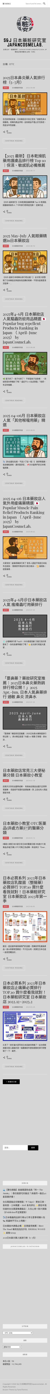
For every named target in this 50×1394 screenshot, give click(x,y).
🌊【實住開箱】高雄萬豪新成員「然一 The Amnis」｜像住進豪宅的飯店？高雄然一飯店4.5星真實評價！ (24, 1193)
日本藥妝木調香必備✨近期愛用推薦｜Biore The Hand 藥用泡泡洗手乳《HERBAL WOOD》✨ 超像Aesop (24, 1229)
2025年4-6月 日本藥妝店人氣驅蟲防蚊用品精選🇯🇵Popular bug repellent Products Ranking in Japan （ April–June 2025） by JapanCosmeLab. (24, 328)
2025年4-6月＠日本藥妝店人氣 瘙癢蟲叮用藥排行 (25, 602)
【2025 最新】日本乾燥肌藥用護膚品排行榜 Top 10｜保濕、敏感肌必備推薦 (24, 160)
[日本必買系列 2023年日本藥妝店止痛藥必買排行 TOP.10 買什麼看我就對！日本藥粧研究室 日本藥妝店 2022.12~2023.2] (25, 1026)
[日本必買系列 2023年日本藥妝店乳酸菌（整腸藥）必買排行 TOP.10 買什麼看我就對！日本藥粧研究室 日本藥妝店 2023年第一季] (25, 926)
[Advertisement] (25, 1116)
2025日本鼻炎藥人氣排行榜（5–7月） (24, 80)
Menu (8, 4)
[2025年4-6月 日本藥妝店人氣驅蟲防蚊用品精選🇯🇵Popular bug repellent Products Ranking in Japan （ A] (25, 363)
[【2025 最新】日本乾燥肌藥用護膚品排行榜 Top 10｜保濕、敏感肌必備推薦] (25, 186)
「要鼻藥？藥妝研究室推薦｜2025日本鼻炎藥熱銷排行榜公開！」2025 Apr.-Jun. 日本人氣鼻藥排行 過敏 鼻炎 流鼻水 (25, 687)
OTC (6, 88)
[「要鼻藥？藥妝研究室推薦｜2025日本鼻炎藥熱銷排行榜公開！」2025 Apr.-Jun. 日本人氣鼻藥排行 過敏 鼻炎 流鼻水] (25, 718)
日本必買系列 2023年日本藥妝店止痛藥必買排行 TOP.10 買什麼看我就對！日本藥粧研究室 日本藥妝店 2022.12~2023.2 (24, 992)
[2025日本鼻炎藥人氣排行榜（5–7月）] (25, 103)
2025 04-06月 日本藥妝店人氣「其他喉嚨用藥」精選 (24, 420)
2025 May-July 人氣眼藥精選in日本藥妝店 (25, 238)
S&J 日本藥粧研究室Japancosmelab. (25, 42)
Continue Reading (14, 141)
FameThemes (22, 1390)
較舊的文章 (12, 1082)
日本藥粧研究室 (17, 88)
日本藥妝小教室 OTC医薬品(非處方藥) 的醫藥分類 (24, 828)
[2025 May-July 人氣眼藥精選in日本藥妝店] (25, 262)
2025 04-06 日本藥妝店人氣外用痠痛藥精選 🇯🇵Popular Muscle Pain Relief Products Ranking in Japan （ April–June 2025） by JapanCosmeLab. (24, 512)
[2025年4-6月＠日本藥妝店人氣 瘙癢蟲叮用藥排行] (25, 626)
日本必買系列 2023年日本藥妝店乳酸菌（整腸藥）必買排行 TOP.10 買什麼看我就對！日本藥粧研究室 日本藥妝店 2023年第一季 (25, 889)
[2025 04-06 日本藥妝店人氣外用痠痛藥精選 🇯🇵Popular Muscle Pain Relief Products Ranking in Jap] (25, 547)
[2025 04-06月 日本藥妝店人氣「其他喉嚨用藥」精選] (25, 446)
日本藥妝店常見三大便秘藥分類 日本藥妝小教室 (24, 773)
